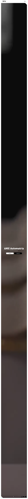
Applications (18, 253)
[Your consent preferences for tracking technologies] (1, 497)
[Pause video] (22, 496)
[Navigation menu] (25, 1)
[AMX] (4, 1)
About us (10, 253)
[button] (13, 496)
